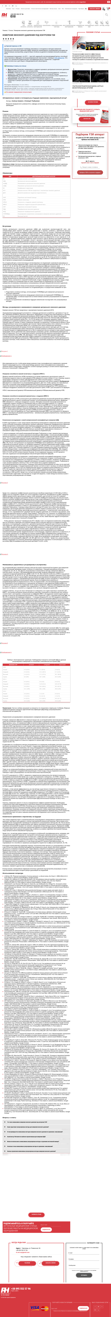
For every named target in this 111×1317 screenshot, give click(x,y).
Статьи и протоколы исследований (39, 8)
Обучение (8, 8)
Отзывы (18, 8)
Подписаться (46, 1229)
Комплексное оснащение (71, 8)
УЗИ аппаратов (59, 58)
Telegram (27, 1263)
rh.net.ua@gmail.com (22, 1252)
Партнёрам (81, 8)
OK (109, 2)
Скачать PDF (87, 118)
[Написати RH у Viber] (14, 16)
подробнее (82, 2)
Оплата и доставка (25, 8)
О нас (13, 8)
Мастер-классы (53, 8)
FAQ (63, 8)
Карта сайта (14, 1291)
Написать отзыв (36, 1214)
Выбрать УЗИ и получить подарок (90, 172)
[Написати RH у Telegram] (11, 16)
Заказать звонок (94, 9)
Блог (59, 8)
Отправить (84, 1275)
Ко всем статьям (93, 102)
